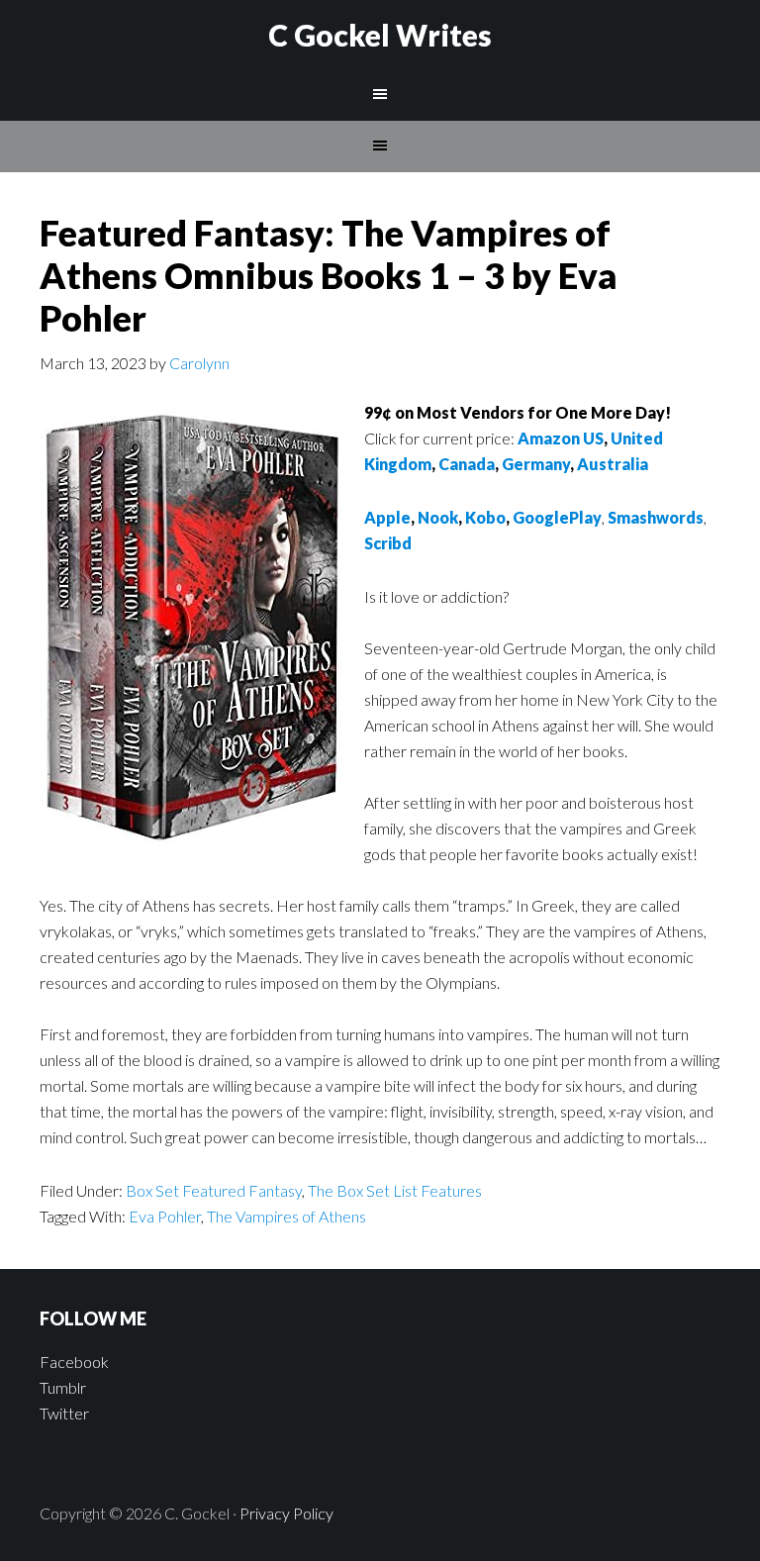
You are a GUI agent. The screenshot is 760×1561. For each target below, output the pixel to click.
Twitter (64, 1413)
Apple (387, 517)
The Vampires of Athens (286, 1216)
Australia (612, 463)
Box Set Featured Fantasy (214, 1190)
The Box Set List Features (395, 1190)
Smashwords (656, 517)
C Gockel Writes (380, 34)
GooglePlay (557, 517)
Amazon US (561, 438)
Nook (438, 517)
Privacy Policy (286, 1513)
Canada (466, 463)
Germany (536, 463)
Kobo (485, 517)
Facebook (74, 1361)
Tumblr (63, 1387)
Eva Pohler (165, 1216)
